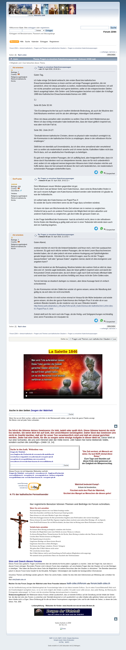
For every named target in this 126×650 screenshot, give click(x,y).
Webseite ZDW (39, 15)
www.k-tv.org (23, 486)
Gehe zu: (64, 339)
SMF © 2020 (62, 638)
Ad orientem (18, 67)
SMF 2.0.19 (53, 638)
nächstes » (113, 52)
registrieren (44, 28)
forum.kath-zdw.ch (100, 583)
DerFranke (17, 179)
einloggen (32, 28)
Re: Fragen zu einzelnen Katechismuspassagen (56, 178)
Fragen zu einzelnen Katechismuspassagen (54, 67)
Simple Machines (73, 638)
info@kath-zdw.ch (19, 579)
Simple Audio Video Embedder (64, 640)
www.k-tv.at (24, 488)
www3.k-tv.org (23, 483)
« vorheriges (104, 52)
